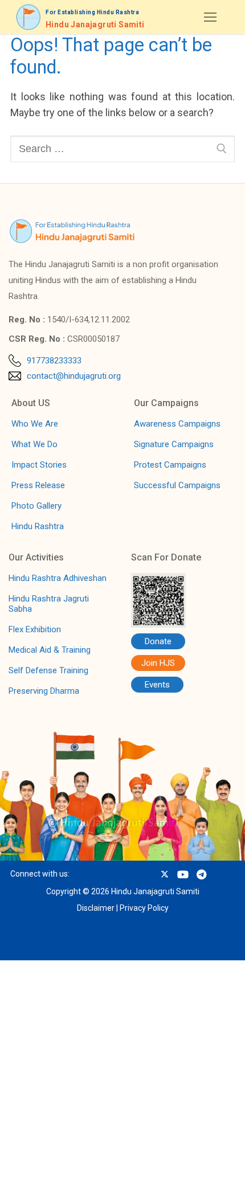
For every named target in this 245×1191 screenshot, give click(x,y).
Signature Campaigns (174, 444)
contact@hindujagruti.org (74, 376)
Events (157, 685)
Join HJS (158, 663)
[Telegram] (201, 874)
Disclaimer (96, 907)
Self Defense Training (48, 670)
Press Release (38, 485)
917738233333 (54, 361)
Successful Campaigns (177, 485)
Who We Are (34, 424)
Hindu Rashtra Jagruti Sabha (49, 604)
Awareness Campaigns (177, 424)
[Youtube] (182, 874)
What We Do (34, 444)
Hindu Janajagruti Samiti (95, 25)
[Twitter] (165, 874)
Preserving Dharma (44, 691)
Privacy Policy (144, 907)
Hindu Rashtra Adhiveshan (58, 578)
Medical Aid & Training (50, 650)
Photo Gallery (36, 506)
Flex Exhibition (35, 629)
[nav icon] (210, 17)
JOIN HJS (88, 1170)
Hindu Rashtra (37, 526)
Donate (158, 641)
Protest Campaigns (170, 465)
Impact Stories (39, 465)
